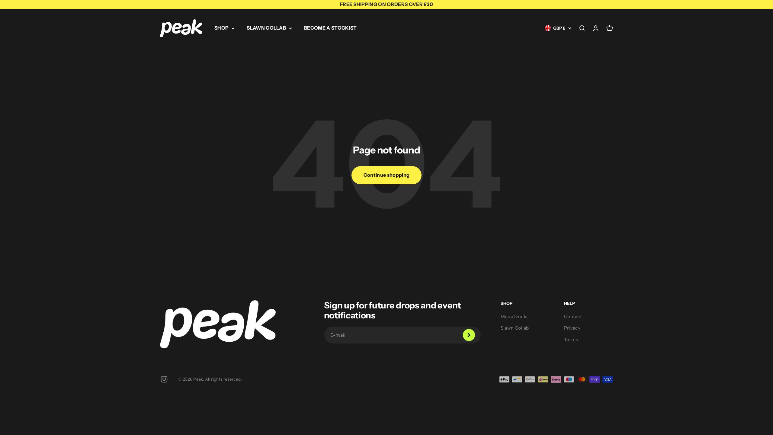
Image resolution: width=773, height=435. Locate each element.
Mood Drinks (515, 316)
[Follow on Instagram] (164, 379)
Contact (573, 316)
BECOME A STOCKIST (330, 28)
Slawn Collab (515, 328)
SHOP (221, 28)
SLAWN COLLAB (266, 28)
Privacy (572, 328)
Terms (571, 339)
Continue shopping (386, 175)
